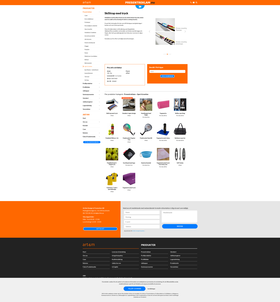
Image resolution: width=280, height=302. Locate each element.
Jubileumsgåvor (88, 102)
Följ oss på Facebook (92, 142)
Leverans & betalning (119, 252)
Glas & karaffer (88, 29)
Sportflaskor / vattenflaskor (92, 69)
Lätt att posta (88, 39)
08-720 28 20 (87, 213)
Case (84, 129)
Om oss (85, 122)
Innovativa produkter (90, 36)
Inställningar (151, 289)
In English (115, 267)
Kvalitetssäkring (117, 259)
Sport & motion (88, 66)
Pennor (86, 53)
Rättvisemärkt (88, 63)
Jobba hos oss (116, 263)
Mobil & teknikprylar (90, 42)
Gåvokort (86, 98)
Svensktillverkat (89, 73)
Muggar (87, 46)
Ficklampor (87, 22)
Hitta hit (100, 229)
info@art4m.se (98, 213)
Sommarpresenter (88, 94)
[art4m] (87, 2)
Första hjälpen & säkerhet (91, 25)
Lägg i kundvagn (167, 76)
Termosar (87, 76)
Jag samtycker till (134, 230)
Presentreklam (87, 12)
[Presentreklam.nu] (140, 2)
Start (84, 118)
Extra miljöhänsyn (89, 19)
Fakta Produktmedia (89, 136)
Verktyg (87, 80)
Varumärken (86, 109)
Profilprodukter (87, 83)
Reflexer (87, 59)
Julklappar (86, 91)
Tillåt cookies (134, 289)
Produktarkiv (174, 263)
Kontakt (85, 125)
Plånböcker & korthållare (91, 56)
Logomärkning (87, 105)
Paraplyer (87, 49)
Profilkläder (86, 87)
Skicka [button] (180, 226)
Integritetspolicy (117, 255)
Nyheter (85, 133)
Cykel (86, 15)
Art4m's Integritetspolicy (138, 230)
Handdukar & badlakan (90, 32)
